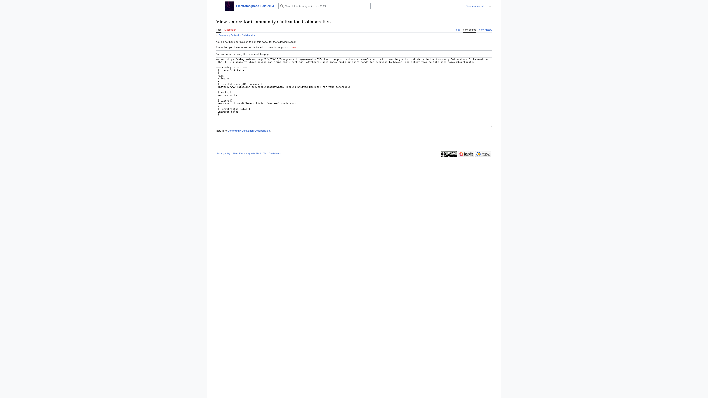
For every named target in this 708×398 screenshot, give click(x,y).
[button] (218, 6)
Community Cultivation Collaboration (237, 35)
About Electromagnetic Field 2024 (250, 153)
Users (292, 47)
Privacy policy (223, 153)
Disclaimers (275, 153)
